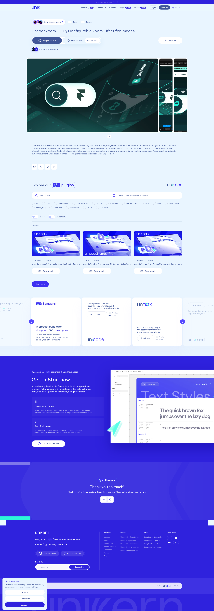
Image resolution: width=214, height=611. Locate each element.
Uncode (107, 537)
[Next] (182, 321)
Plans (106, 556)
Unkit (106, 540)
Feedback (108, 550)
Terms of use (109, 553)
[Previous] (31, 321)
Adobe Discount (110, 547)
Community (108, 543)
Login (60, 43)
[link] (46, 271)
